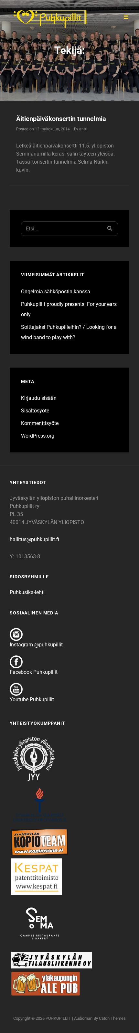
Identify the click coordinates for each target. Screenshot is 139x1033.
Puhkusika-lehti (27, 592)
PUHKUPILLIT (58, 1018)
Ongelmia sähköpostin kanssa (55, 292)
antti (83, 129)
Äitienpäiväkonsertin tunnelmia (61, 119)
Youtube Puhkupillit (32, 699)
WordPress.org (37, 436)
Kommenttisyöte (40, 423)
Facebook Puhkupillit (34, 672)
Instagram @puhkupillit (36, 645)
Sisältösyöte (35, 411)
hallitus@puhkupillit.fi (34, 539)
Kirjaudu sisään (39, 398)
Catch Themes (112, 1018)
